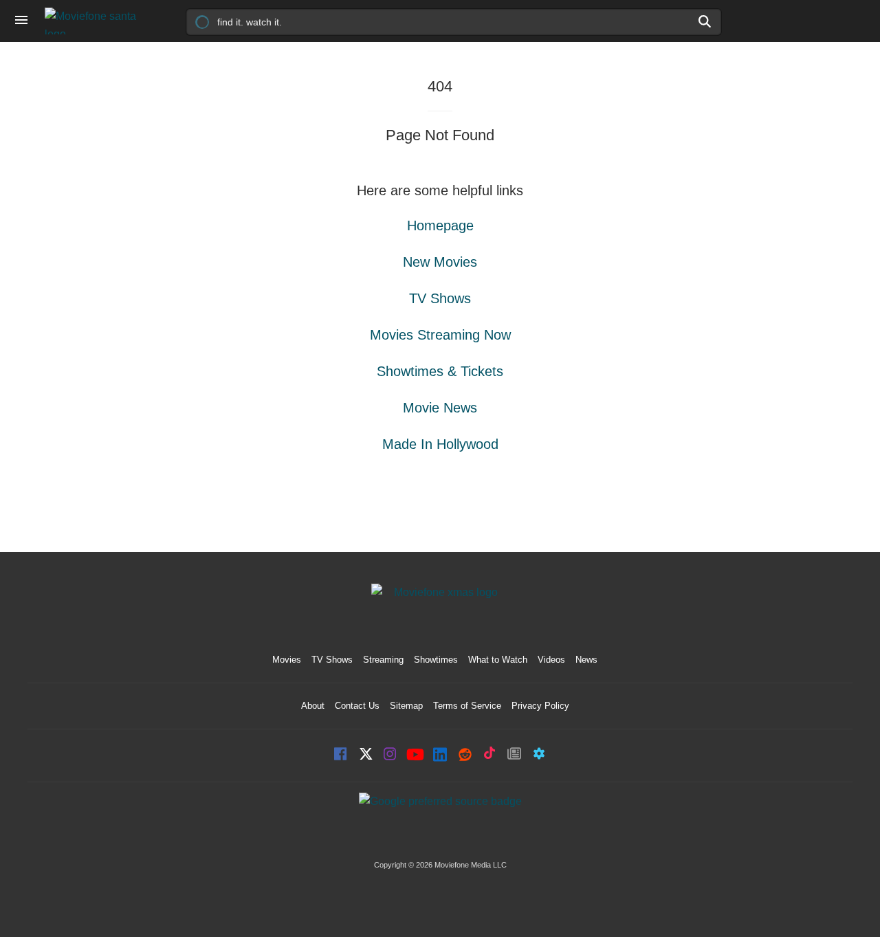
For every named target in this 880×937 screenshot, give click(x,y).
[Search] (705, 21)
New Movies (440, 261)
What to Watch (497, 659)
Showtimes (436, 659)
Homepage (440, 225)
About (312, 706)
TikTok (489, 755)
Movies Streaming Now (440, 334)
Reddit (465, 755)
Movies (286, 659)
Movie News (440, 407)
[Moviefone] (96, 21)
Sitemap (406, 706)
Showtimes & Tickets (440, 371)
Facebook (341, 755)
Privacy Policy (540, 706)
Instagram (390, 755)
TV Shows (440, 298)
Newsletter (514, 755)
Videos (551, 659)
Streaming (383, 659)
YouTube (415, 755)
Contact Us (357, 706)
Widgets (539, 755)
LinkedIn (440, 755)
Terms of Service (467, 706)
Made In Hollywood (440, 444)
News (586, 659)
